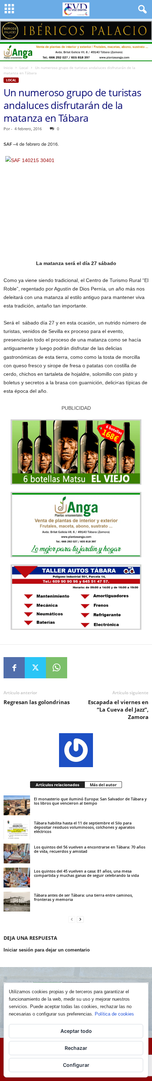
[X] (35, 667)
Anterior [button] (9, 28)
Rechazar (76, 1048)
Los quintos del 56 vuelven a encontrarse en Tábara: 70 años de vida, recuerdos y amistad (89, 849)
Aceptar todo (76, 1031)
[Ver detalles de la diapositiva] (76, 30)
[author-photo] (76, 750)
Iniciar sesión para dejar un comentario (47, 950)
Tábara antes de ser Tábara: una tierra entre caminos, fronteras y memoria (83, 897)
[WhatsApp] (56, 667)
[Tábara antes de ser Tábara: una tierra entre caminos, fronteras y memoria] (17, 902)
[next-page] (80, 919)
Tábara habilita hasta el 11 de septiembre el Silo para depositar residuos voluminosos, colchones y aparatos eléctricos (84, 827)
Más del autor (103, 784)
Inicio (8, 67)
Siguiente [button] (143, 28)
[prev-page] (71, 919)
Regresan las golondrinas (37, 702)
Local (23, 67)
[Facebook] (14, 667)
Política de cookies (114, 1014)
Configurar (76, 1065)
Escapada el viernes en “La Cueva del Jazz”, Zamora (118, 709)
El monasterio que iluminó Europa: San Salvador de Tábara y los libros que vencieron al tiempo (90, 801)
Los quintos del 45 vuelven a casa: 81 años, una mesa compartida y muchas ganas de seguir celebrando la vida (86, 873)
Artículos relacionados (57, 784)
